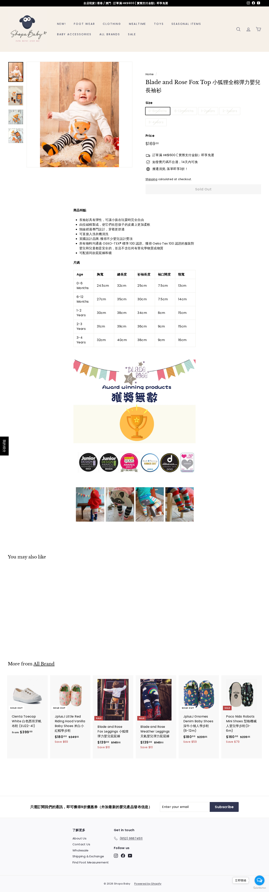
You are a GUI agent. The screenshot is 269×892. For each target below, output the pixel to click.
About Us (79, 838)
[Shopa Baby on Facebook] (123, 855)
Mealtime (137, 24)
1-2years (208, 111)
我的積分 (4, 446)
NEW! (61, 24)
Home (150, 74)
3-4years (155, 122)
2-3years (230, 111)
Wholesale (80, 850)
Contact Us (81, 844)
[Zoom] (79, 114)
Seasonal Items (186, 24)
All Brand (44, 664)
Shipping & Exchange (88, 856)
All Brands (109, 34)
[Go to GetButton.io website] (259, 888)
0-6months (157, 111)
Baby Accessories (74, 34)
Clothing (112, 24)
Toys (159, 24)
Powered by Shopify (147, 884)
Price (150, 135)
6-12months (184, 111)
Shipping (151, 179)
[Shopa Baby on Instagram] (116, 855)
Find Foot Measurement (90, 862)
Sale (132, 34)
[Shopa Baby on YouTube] (130, 855)
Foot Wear (84, 24)
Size (149, 102)
